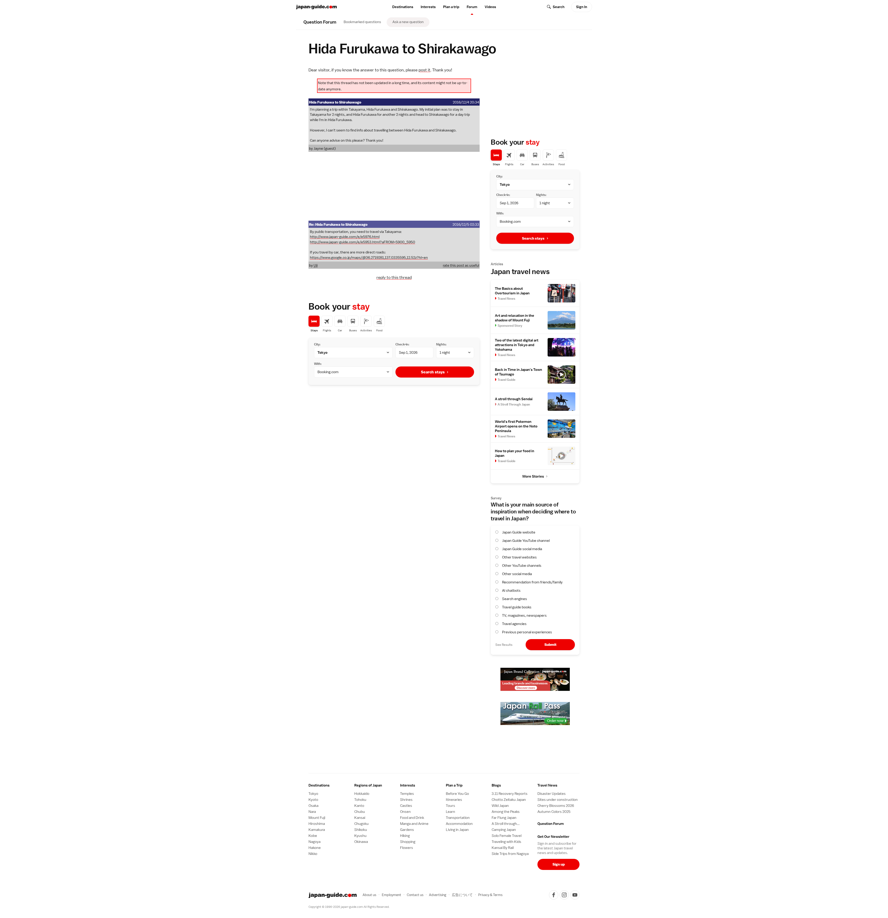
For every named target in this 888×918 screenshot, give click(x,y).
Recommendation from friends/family (532, 582)
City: (317, 344)
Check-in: (402, 344)
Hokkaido (361, 794)
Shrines (406, 800)
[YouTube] (575, 895)
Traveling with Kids (506, 842)
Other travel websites (519, 557)
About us (369, 895)
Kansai (359, 818)
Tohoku (360, 800)
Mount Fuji (316, 818)
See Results (503, 644)
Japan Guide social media (522, 549)
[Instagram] (564, 895)
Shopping (407, 842)
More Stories (533, 476)
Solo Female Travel (506, 836)
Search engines (514, 599)
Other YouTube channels (521, 565)
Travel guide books (516, 607)
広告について (462, 895)
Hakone (314, 848)
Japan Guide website (518, 532)
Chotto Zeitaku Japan (509, 800)
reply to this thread (394, 277)
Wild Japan (500, 806)
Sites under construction (557, 800)
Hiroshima (316, 824)
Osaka (313, 806)
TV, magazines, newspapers (524, 615)
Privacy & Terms (490, 895)
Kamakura (316, 830)
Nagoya (314, 842)
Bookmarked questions (362, 22)
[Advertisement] (394, 186)
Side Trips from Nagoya (510, 854)
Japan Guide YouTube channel (526, 540)
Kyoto (313, 800)
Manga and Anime (414, 824)
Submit (550, 644)
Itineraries (454, 800)
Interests (428, 7)
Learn (450, 812)
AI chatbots (511, 590)
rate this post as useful (461, 265)
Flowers (406, 848)
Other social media (517, 574)
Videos (490, 7)
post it (424, 70)
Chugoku (361, 824)
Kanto (359, 806)
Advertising (437, 895)
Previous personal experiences (527, 632)
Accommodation (459, 824)
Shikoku (360, 830)
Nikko (312, 854)
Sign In (581, 7)
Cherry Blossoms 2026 (555, 806)
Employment (391, 895)
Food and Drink (412, 818)
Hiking (405, 836)
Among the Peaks (506, 812)
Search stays (433, 372)
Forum (472, 7)
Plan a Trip (454, 785)
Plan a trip (451, 7)
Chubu (359, 812)
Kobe (312, 836)
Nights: (441, 344)
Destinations (402, 7)
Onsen (405, 812)
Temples (407, 794)
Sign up (558, 864)
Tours (450, 806)
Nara (312, 812)
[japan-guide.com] (316, 7)
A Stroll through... (506, 824)
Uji (316, 265)
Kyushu (360, 836)
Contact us (415, 895)
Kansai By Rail (503, 848)
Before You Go (457, 794)
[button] (375, 785)
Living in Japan (457, 830)
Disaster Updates (551, 794)
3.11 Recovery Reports (509, 794)
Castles (406, 806)
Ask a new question (408, 22)
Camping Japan (504, 830)
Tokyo (313, 794)
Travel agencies (514, 624)
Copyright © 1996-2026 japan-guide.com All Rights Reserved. (348, 907)
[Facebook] (553, 895)
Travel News (547, 785)
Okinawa (361, 842)
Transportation (458, 818)
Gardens (407, 830)
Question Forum (550, 823)
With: (318, 364)
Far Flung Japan (504, 818)
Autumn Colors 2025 (553, 812)
